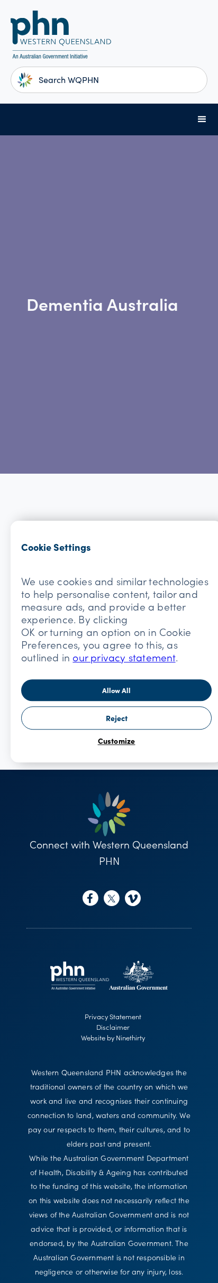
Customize (116, 740)
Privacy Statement (113, 1016)
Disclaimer (113, 1027)
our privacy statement (123, 657)
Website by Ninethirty (113, 1037)
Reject (117, 718)
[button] (202, 119)
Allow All (116, 690)
